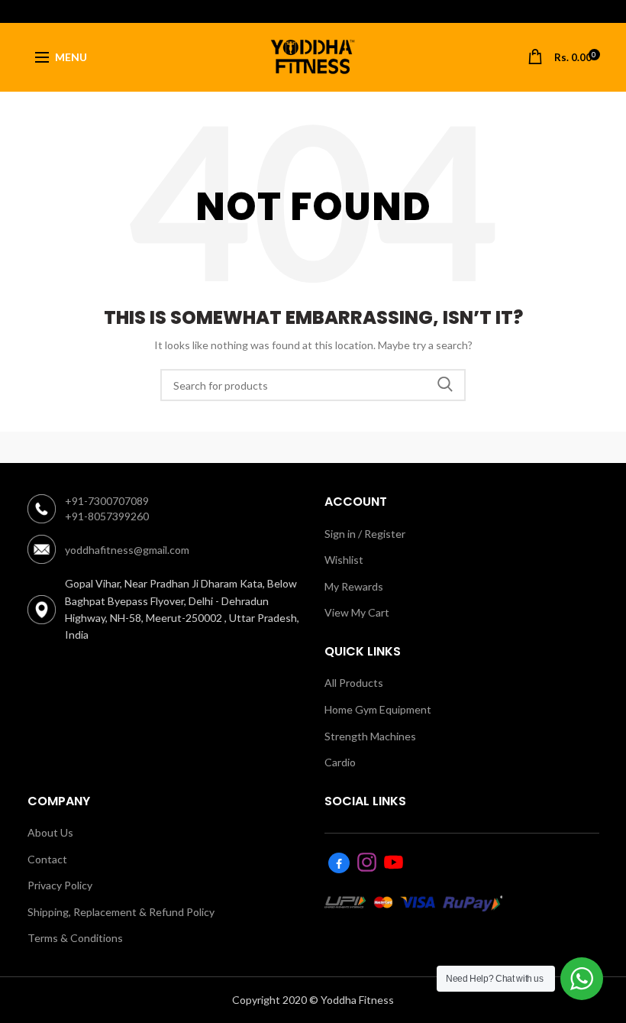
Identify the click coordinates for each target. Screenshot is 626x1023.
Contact (47, 859)
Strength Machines (370, 736)
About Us (50, 832)
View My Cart (356, 612)
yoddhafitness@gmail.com (127, 549)
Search (445, 385)
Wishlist (343, 559)
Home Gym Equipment (377, 709)
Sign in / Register (364, 533)
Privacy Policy (59, 885)
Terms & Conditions (75, 937)
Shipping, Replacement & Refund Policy (121, 911)
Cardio (340, 762)
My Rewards (353, 586)
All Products (353, 682)
